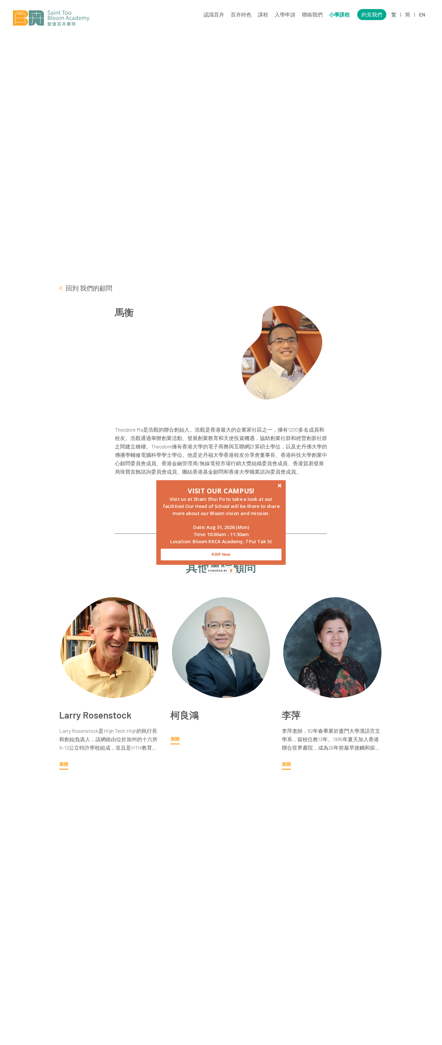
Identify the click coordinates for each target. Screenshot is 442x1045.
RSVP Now (221, 554)
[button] (221, 491)
